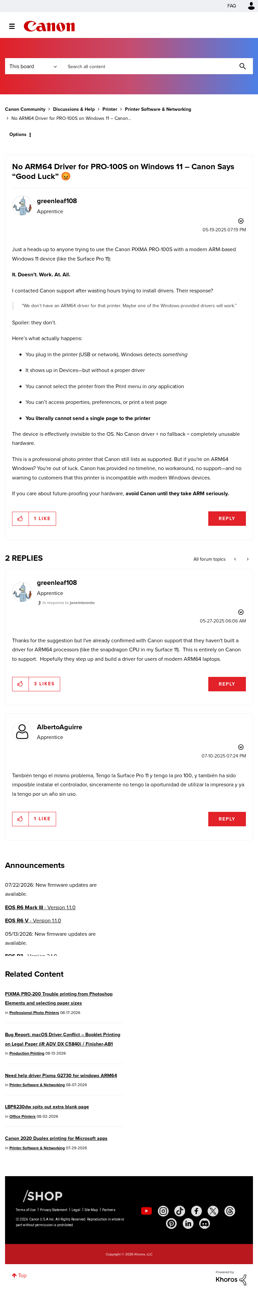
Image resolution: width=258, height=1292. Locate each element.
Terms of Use (26, 1210)
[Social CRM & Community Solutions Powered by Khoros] (231, 1278)
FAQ (231, 5)
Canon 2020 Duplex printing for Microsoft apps (56, 1138)
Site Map (91, 1210)
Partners (109, 1210)
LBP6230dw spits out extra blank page (47, 1106)
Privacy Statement (53, 1210)
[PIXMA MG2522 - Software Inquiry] (247, 559)
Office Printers (22, 1116)
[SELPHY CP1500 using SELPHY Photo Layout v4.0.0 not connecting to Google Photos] (236, 559)
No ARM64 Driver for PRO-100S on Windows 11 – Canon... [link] (71, 118)
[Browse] (15, 26)
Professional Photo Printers (34, 1013)
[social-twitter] (213, 1211)
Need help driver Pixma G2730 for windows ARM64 (61, 1075)
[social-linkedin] (188, 1223)
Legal (76, 1210)
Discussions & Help (74, 109)
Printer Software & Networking (158, 109)
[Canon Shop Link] (39, 1196)
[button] (20, 518)
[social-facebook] (196, 1211)
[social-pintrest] (171, 1223)
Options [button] (18, 134)
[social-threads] (229, 1211)
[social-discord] (204, 1223)
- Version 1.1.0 (40, 907)
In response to (69, 603)
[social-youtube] (146, 1211)
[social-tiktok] (179, 1211)
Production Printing (26, 1053)
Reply (227, 518)
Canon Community (49, 26)
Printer (109, 109)
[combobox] (157, 66)
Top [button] (22, 1275)
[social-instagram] (163, 1211)
